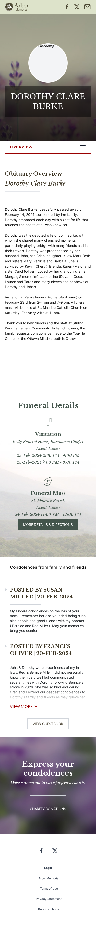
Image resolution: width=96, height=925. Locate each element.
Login (48, 868)
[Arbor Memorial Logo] (17, 7)
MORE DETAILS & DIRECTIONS (48, 524)
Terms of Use (49, 888)
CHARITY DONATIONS (48, 809)
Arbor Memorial (48, 878)
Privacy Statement (49, 899)
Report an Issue (48, 909)
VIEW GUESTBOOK (48, 724)
